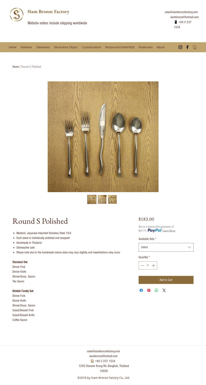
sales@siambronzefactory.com (181, 12)
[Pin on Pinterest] (148, 290)
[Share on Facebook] (141, 290)
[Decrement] (142, 265)
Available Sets (147, 239)
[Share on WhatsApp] (156, 290)
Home (15, 67)
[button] (195, 47)
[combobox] (166, 247)
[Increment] (154, 265)
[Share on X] (164, 290)
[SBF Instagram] (180, 47)
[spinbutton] (148, 265)
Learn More (168, 230)
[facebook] (187, 47)
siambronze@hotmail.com (184, 17)
